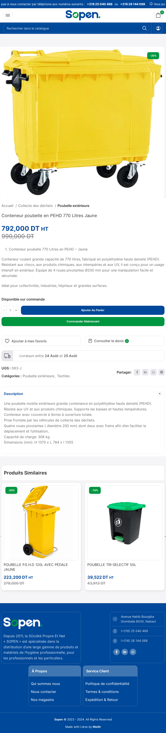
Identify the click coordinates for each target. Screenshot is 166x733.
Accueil (8, 205)
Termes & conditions (102, 691)
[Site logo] (83, 15)
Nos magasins (42, 699)
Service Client (97, 671)
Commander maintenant (83, 321)
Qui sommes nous (45, 683)
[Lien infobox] (83, 356)
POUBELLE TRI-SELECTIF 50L (111, 564)
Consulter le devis (111, 341)
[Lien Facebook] (137, 372)
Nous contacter (43, 691)
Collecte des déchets (36, 205)
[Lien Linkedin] (145, 372)
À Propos (39, 671)
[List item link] (137, 632)
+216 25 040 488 (94, 4)
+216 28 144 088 (127, 4)
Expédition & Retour (101, 699)
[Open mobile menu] (7, 15)
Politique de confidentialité (107, 683)
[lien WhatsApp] (153, 372)
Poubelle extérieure (73, 205)
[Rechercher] (144, 28)
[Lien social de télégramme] (161, 372)
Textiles (63, 376)
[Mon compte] (158, 28)
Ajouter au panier (92, 310)
